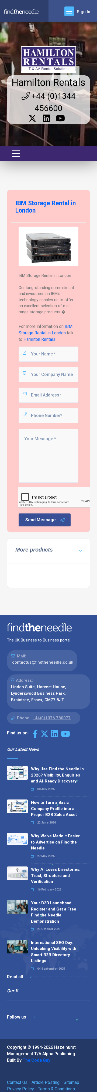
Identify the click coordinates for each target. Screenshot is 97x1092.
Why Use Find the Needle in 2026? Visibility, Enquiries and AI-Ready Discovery (57, 775)
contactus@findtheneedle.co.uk (42, 662)
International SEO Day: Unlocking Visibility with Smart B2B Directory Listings (53, 951)
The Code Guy (36, 1060)
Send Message (40, 519)
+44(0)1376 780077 (52, 717)
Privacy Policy (20, 1088)
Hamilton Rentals (48, 82)
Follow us (17, 1017)
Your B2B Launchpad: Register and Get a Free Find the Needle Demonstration (53, 912)
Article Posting (46, 1082)
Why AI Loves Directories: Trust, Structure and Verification (55, 875)
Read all (15, 976)
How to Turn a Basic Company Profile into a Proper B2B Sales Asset (54, 808)
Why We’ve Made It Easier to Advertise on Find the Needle (55, 842)
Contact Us (17, 1082)
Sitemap (71, 1082)
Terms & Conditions (56, 1088)
